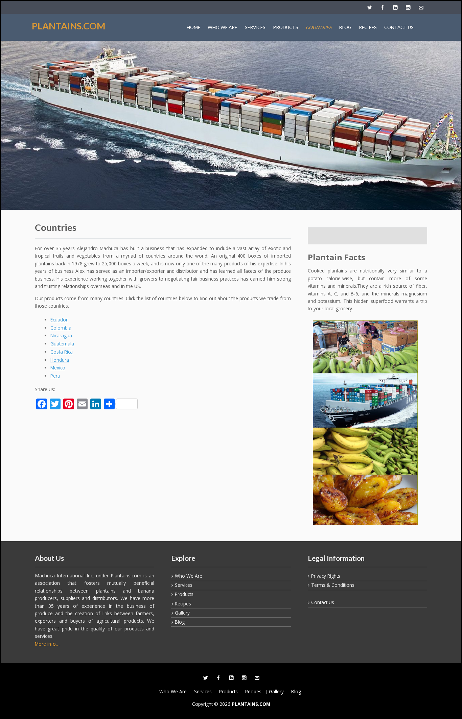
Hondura (59, 360)
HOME (193, 27)
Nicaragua (61, 335)
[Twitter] (369, 8)
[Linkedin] (395, 8)
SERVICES (255, 27)
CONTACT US (399, 27)
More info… (47, 644)
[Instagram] (407, 8)
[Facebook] (382, 8)
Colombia (60, 328)
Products (184, 594)
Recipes (183, 603)
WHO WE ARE (222, 27)
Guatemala (62, 343)
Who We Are (188, 576)
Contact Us (322, 602)
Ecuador (59, 319)
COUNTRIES (318, 27)
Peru (55, 376)
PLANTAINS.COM (68, 25)
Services (183, 585)
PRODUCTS (285, 27)
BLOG (345, 27)
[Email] (420, 8)
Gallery (182, 612)
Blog (180, 622)
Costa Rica (61, 352)
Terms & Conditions (332, 585)
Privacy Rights (325, 576)
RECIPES (368, 27)
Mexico (57, 367)
